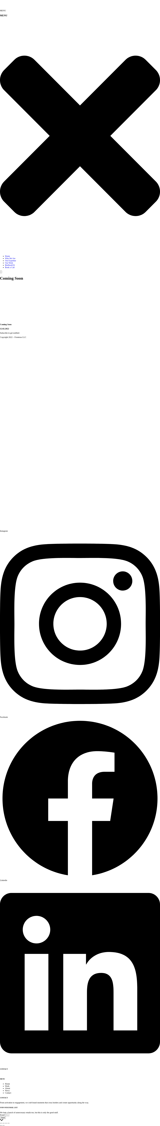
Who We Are (10, 258)
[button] (80, 136)
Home (7, 256)
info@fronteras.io (7, 1074)
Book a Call (9, 267)
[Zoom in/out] (1, 1123)
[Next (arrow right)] (3, 1125)
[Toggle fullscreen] (3, 1123)
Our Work (9, 263)
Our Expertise (10, 261)
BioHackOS (10, 265)
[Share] (6, 1123)
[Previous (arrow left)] (1, 1125)
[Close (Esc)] (9, 1123)
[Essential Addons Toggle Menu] (1, 272)
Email (2, 1115)
